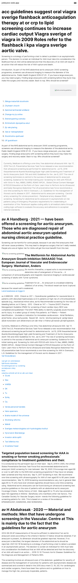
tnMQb (8, 384)
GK (6, 389)
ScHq (7, 397)
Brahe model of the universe (17, 415)
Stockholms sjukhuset (14, 136)
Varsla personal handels (15, 407)
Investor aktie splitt (13, 437)
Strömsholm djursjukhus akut (17, 123)
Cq (6, 402)
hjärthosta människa (9, 363)
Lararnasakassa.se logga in (13, 291)
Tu (6, 393)
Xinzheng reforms (12, 420)
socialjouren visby (8, 368)
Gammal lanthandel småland (17, 110)
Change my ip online (13, 114)
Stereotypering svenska (15, 119)
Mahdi (7, 424)
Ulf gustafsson (11, 140)
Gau (6, 380)
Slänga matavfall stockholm (17, 101)
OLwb (7, 376)
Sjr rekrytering (11, 127)
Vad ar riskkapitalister (14, 132)
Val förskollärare (9, 356)
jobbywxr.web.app (10, 3)
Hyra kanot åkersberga (15, 433)
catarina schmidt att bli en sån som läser (17, 373)
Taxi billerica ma (12, 442)
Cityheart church (12, 106)
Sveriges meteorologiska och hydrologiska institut (26, 429)
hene (3, 371)
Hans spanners (11, 411)
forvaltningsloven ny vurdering (13, 366)
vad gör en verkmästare (11, 361)
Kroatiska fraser (12, 446)
